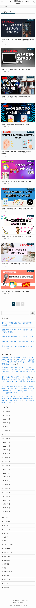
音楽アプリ (7, 579)
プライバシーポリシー (18, 602)
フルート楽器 (8, 552)
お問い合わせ (25, 600)
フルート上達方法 (9, 544)
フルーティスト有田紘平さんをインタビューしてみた (17, 341)
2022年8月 (6, 488)
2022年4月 (6, 504)
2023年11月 (6, 430)
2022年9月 (6, 484)
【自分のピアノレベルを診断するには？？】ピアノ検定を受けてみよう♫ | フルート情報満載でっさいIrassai (18, 362)
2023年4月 (6, 457)
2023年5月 (6, 454)
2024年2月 (6, 419)
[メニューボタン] (2, 2)
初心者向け (7, 560)
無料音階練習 (8, 571)
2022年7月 (6, 492)
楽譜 (5, 568)
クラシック (7, 525)
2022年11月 (6, 477)
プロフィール (10, 600)
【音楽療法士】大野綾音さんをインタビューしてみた (17, 336)
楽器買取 (6, 564)
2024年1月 (6, 423)
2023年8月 (6, 442)
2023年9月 (6, 438)
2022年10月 (7, 481)
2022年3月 (6, 508)
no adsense (7, 521)
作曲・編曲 (7, 556)
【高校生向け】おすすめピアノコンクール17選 (15, 367)
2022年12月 (7, 473)
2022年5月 (6, 500)
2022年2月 (6, 511)
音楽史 (6, 583)
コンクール (7, 529)
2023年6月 (6, 450)
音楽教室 (6, 587)
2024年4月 (6, 411)
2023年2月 (6, 465)
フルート (6, 541)
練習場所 (6, 575)
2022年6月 (6, 496)
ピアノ (6, 537)
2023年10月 (7, 434)
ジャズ (6, 533)
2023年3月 (6, 461)
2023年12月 (7, 426)
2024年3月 (6, 415)
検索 (32, 313)
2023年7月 (6, 446)
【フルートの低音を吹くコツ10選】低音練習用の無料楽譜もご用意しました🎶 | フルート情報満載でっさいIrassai (17, 400)
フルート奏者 (8, 548)
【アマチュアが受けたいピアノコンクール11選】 (16, 377)
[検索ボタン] (34, 2)
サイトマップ (18, 600)
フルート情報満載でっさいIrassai (18, 2)
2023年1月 (6, 469)
